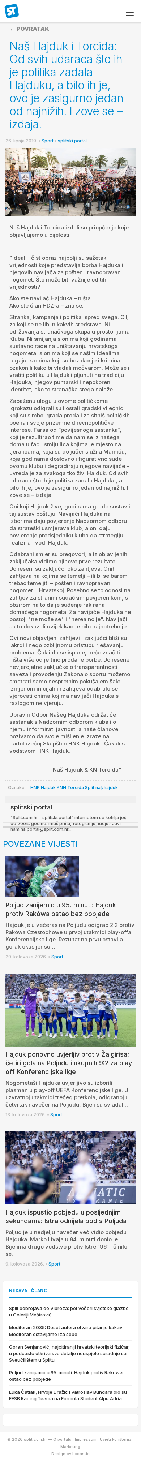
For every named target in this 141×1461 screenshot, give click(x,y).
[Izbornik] (130, 12)
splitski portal (72, 140)
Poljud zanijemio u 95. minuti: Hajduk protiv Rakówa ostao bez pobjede (66, 1376)
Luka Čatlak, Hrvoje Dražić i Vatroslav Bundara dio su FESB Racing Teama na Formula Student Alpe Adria (68, 1395)
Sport (48, 140)
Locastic (81, 1453)
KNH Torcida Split (75, 787)
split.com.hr (12, 11)
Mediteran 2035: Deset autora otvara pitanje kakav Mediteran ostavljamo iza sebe (65, 1330)
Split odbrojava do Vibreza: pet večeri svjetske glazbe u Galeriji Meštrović (69, 1311)
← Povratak (29, 28)
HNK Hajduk (43, 787)
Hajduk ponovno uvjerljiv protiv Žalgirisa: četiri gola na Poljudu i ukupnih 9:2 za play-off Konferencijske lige (69, 1062)
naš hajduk (106, 787)
